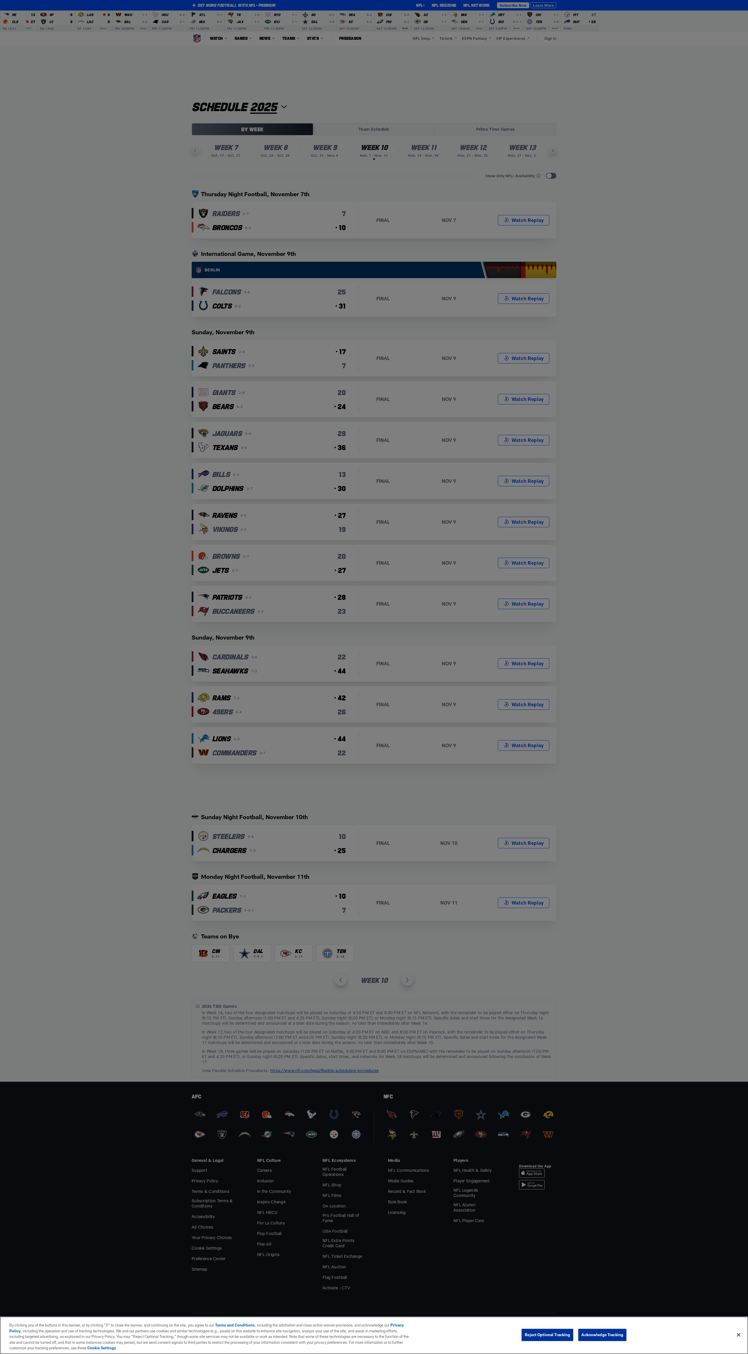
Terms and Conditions (235, 1325)
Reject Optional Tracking (547, 1334)
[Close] (738, 1335)
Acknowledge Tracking (602, 1334)
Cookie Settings (101, 1348)
